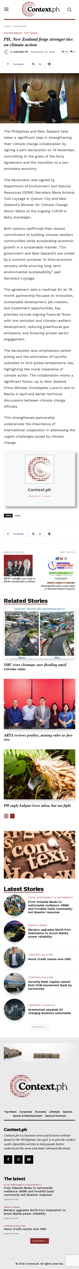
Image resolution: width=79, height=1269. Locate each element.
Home (7, 26)
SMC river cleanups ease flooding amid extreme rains (35, 666)
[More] (49, 64)
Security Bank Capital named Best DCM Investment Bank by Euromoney (50, 985)
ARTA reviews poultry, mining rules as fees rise (38, 737)
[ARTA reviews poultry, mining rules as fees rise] (39, 704)
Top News (31, 33)
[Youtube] (29, 1159)
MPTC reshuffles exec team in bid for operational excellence (20, 580)
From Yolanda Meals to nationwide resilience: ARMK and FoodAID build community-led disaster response (50, 907)
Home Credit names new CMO (49, 959)
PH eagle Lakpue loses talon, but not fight (37, 805)
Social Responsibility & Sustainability (50, 898)
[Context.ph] (7, 51)
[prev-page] (6, 816)
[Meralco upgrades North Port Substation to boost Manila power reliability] (14, 931)
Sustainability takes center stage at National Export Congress (58, 587)
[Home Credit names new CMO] (14, 957)
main (17, 515)
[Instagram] (18, 1159)
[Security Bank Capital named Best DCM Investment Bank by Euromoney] (14, 983)
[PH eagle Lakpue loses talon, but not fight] (39, 774)
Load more (38, 1026)
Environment (20, 26)
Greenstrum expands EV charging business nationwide (49, 1011)
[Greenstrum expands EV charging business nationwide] (14, 1009)
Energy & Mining (37, 925)
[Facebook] (8, 1159)
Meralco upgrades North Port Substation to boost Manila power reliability (49, 933)
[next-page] (12, 816)
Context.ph (21, 52)
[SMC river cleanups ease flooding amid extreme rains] (39, 634)
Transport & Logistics (41, 1005)
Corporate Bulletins (40, 955)
